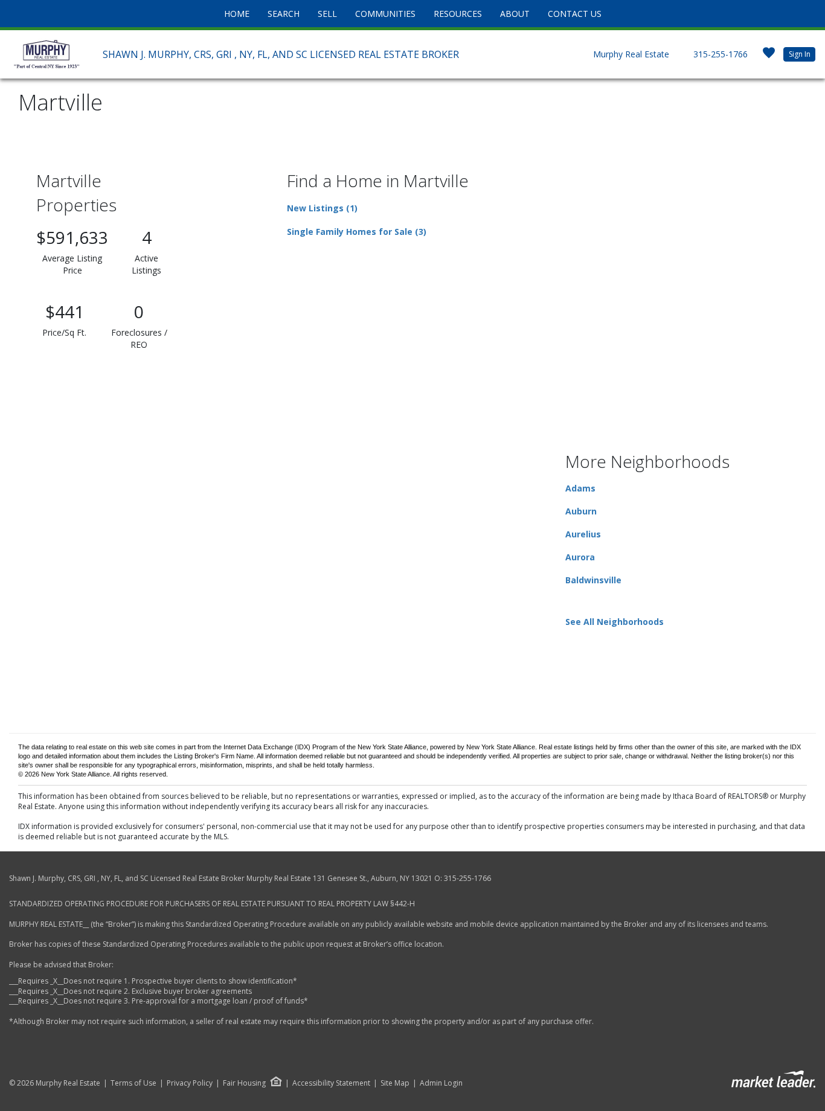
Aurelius (583, 534)
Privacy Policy (190, 1083)
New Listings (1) (322, 208)
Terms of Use (133, 1083)
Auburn (581, 511)
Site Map (394, 1083)
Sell (327, 13)
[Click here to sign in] (769, 56)
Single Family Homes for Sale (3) (356, 231)
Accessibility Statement (331, 1083)
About (515, 13)
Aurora (580, 557)
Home (236, 13)
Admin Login (441, 1083)
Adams (580, 488)
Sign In (800, 54)
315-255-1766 (720, 54)
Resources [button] (458, 13)
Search (284, 13)
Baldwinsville (593, 580)
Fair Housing (244, 1083)
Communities (385, 13)
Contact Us (575, 13)
